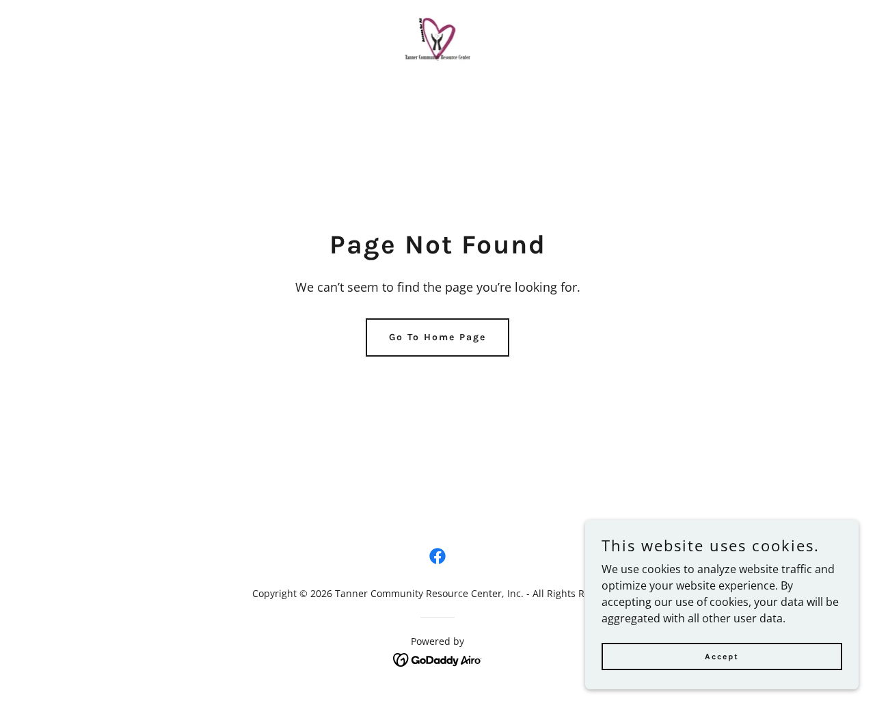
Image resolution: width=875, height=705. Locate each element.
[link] (438, 38)
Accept (722, 656)
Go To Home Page (437, 337)
